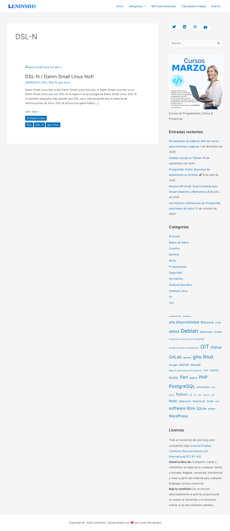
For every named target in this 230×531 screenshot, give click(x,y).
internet (184, 365)
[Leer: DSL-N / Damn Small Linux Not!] (43, 67)
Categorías (135, 6)
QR (190, 395)
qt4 (199, 395)
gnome (187, 357)
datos (174, 331)
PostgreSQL (182, 386)
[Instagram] (195, 27)
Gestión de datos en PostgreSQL (184, 348)
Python (182, 394)
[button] (144, 6)
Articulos (174, 236)
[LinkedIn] (185, 27)
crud (218, 322)
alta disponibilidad (184, 322)
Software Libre (36, 118)
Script (210, 401)
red (212, 395)
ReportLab (199, 401)
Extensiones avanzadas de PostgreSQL (187, 339)
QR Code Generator (163, 6)
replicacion (185, 401)
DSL (44, 82)
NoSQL (173, 377)
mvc (206, 370)
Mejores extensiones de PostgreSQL (185, 370)
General (174, 254)
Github (216, 347)
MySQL (214, 370)
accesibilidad (175, 316)
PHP (203, 377)
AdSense (187, 316)
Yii (170, 297)
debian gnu (206, 331)
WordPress (178, 416)
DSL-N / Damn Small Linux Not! (59, 76)
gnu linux (64, 82)
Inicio (119, 6)
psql (213, 387)
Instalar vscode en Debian (185, 158)
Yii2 (171, 303)
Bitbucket (207, 322)
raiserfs (206, 395)
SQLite (201, 408)
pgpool (193, 377)
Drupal (218, 331)
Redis (173, 401)
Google (173, 364)
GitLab (175, 356)
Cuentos (174, 248)
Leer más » (32, 111)
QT (195, 395)
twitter (211, 408)
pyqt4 (171, 395)
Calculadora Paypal (194, 6)
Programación (178, 266)
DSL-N (53, 82)
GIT (204, 347)
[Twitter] (174, 27)
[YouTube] (205, 27)
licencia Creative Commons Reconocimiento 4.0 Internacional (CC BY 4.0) (190, 451)
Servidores (176, 278)
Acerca (215, 6)
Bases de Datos (179, 242)
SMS (217, 401)
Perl (184, 377)
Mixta (172, 260)
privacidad (203, 387)
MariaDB (196, 364)
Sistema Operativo (180, 285)
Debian (189, 331)
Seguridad (175, 272)
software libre (182, 408)
